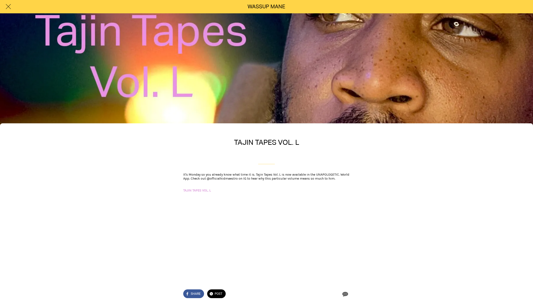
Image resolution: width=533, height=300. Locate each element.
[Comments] (345, 294)
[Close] (8, 6)
